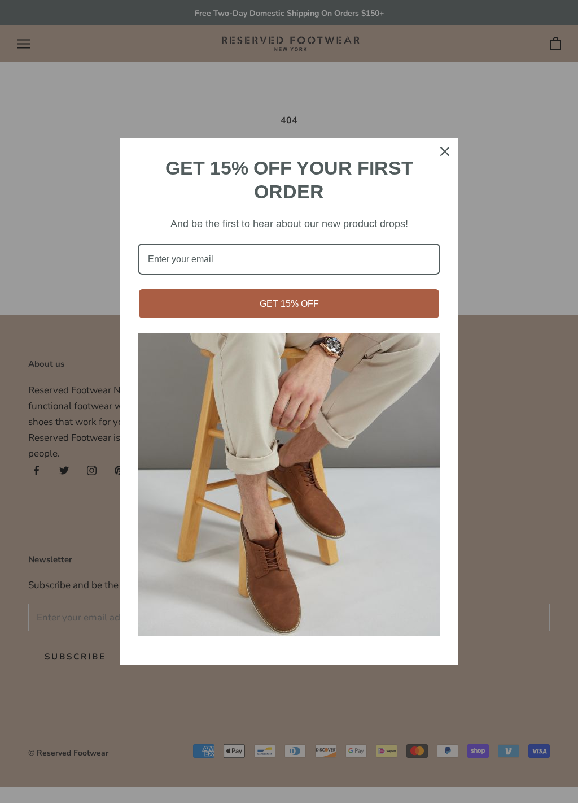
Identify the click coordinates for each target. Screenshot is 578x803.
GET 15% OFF (289, 304)
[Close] (444, 151)
